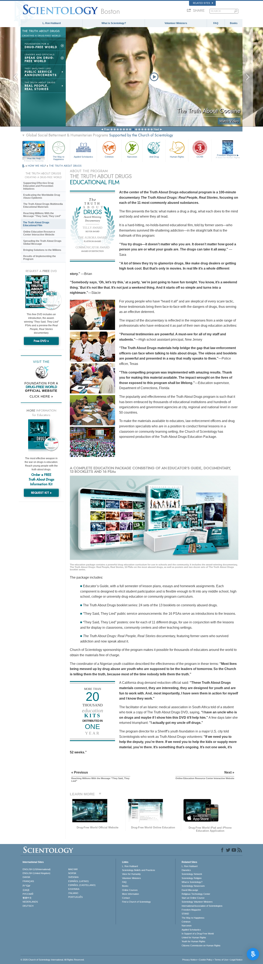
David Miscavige (190, 890)
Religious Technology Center (196, 894)
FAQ (215, 23)
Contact (126, 898)
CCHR (200, 157)
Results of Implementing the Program (39, 258)
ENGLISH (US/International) (37, 869)
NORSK (72, 873)
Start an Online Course (193, 898)
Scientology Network (192, 874)
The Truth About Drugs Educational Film (36, 224)
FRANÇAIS (28, 881)
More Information (130, 894)
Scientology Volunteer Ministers (197, 902)
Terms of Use (221, 959)
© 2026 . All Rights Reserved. (52, 959)
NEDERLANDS (30, 902)
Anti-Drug (154, 157)
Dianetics (186, 870)
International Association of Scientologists (202, 906)
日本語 (26, 890)
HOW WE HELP (37, 166)
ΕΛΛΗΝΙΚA (73, 889)
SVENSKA (73, 877)
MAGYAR (73, 869)
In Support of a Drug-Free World (198, 933)
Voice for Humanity (131, 874)
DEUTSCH (28, 906)
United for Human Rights (194, 937)
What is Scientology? (114, 23)
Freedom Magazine (228, 156)
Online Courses (130, 890)
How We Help (34, 158)
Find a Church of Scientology (136, 902)
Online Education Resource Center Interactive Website (39, 233)
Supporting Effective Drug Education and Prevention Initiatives (38, 186)
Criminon (109, 157)
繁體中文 (27, 898)
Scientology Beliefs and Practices (138, 870)
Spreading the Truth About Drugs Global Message (42, 242)
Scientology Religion (192, 878)
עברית (26, 885)
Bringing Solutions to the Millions (42, 250)
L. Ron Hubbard (52, 23)
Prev (107, 129)
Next (156, 129)
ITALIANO (73, 893)
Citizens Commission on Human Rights (201, 945)
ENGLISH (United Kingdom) (36, 873)
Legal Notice (236, 959)
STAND (185, 913)
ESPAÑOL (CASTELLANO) (82, 885)
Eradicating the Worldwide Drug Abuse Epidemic (41, 196)
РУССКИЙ (28, 894)
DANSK (26, 877)
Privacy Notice (189, 959)
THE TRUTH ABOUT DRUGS (65, 166)
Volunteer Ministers (176, 23)
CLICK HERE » (41, 396)
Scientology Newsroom (193, 886)
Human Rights (177, 157)
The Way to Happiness (58, 158)
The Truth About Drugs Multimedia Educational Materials (43, 205)
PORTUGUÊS (75, 897)
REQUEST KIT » (41, 493)
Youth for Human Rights (193, 941)
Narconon (132, 157)
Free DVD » (41, 341)
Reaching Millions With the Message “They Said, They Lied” (42, 215)
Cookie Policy (205, 959)
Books (234, 23)
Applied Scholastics (83, 157)
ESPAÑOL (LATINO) (78, 881)
